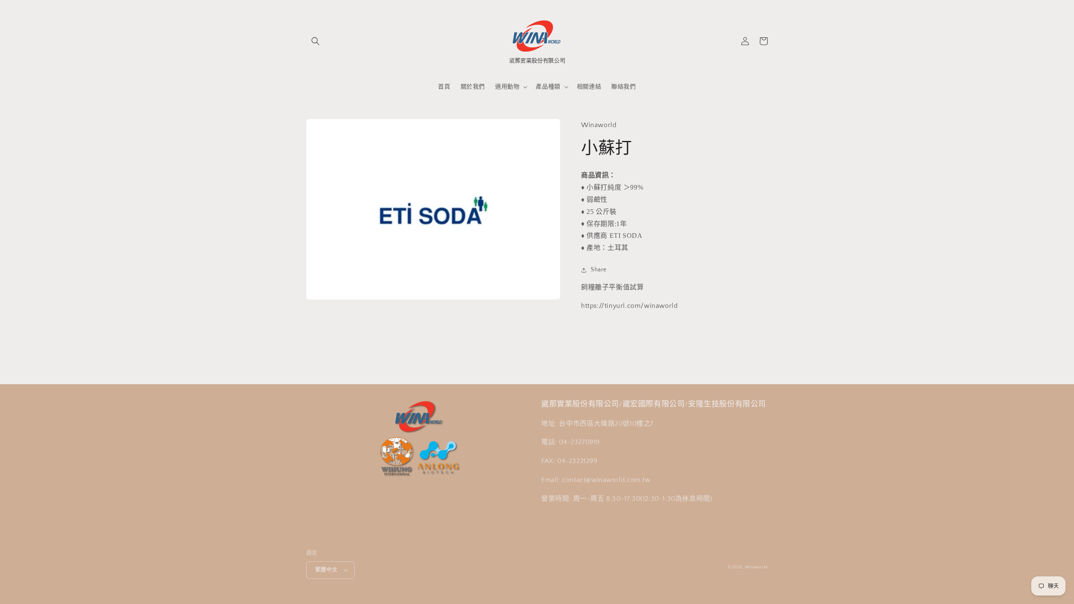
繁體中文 (326, 570)
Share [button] (599, 269)
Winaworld (756, 567)
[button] (315, 41)
